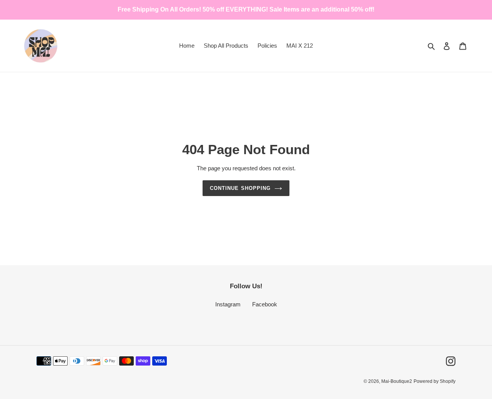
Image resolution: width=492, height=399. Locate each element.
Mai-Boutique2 (396, 381)
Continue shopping (240, 188)
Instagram (228, 304)
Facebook (264, 304)
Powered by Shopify (434, 381)
